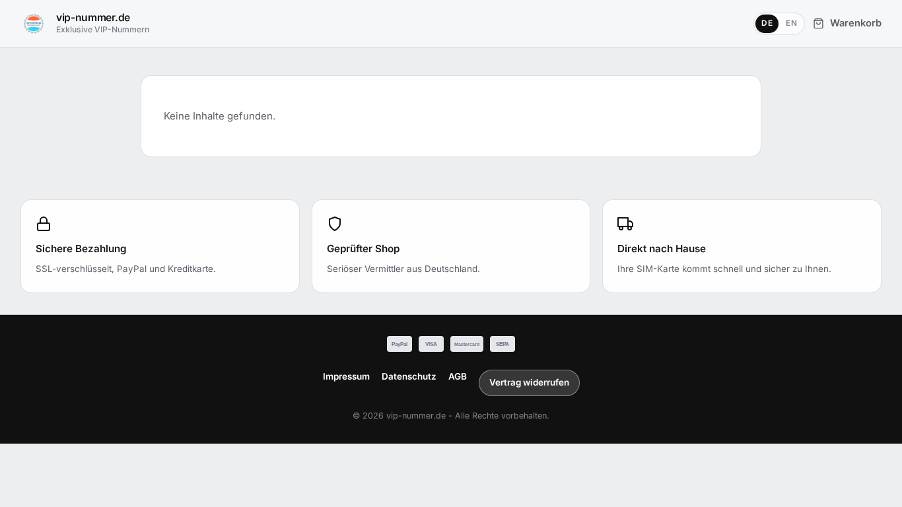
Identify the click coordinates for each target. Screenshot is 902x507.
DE (767, 23)
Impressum (346, 376)
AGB (457, 376)
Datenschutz (409, 376)
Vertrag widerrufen (529, 382)
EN (791, 23)
